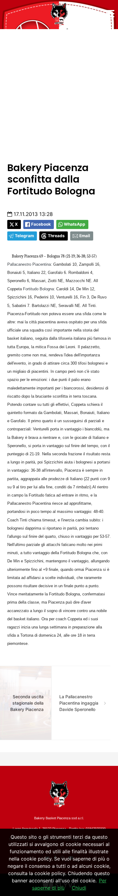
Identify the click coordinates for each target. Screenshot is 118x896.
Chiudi (79, 888)
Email (84, 235)
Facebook (41, 224)
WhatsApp (74, 224)
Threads (56, 235)
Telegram (24, 235)
